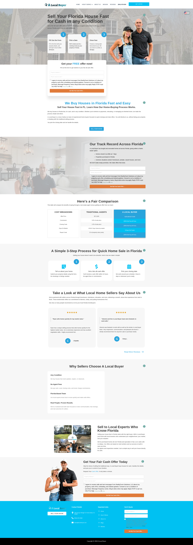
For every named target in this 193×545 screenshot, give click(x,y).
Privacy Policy (66, 86)
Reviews (113, 4)
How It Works (86, 4)
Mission (105, 4)
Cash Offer (95, 471)
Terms (71, 86)
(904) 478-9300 (122, 4)
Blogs (102, 522)
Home (78, 4)
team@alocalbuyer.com (80, 522)
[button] (92, 4)
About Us (97, 4)
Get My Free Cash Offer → (76, 90)
